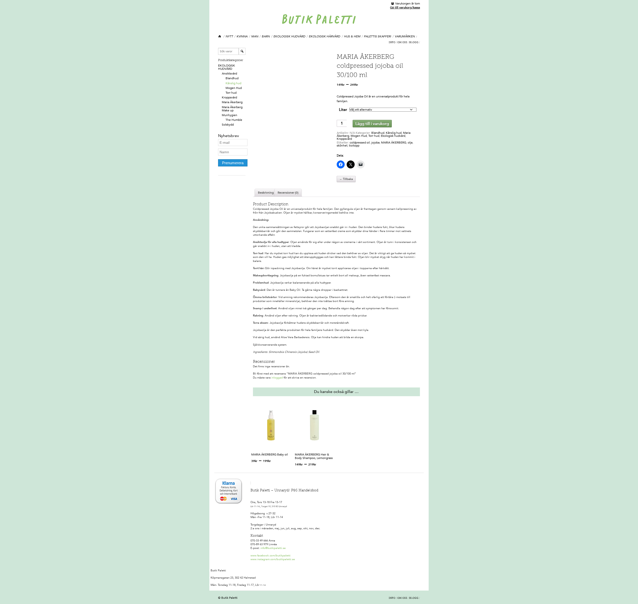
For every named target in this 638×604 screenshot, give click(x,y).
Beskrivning (266, 192)
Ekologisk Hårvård (324, 36)
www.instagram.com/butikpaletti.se (272, 559)
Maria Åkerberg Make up (232, 108)
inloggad (277, 377)
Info (392, 42)
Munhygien (229, 115)
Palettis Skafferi (377, 36)
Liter (343, 109)
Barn (266, 36)
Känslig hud (233, 83)
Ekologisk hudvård (289, 36)
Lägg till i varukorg (372, 123)
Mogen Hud (234, 88)
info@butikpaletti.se (273, 548)
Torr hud (231, 92)
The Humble (234, 120)
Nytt (229, 36)
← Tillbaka (346, 179)
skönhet (342, 145)
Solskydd (228, 124)
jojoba (375, 142)
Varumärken (405, 36)
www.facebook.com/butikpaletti (270, 555)
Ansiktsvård (229, 73)
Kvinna (242, 36)
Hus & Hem (352, 36)
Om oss (402, 42)
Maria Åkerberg (232, 102)
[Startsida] (220, 36)
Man (254, 36)
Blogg (413, 42)
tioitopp (354, 145)
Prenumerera (232, 163)
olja (410, 142)
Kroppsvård (229, 97)
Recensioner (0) (288, 192)
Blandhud (232, 78)
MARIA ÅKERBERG (393, 142)
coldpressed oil (360, 142)
